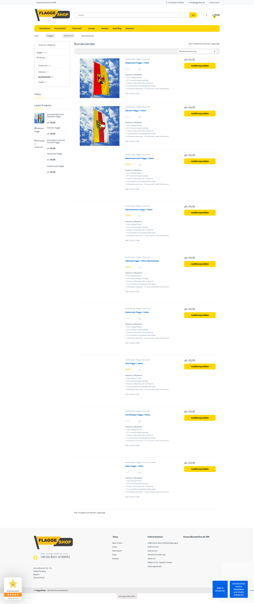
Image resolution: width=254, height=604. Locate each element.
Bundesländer (130, 59)
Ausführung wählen (200, 65)
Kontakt (115, 558)
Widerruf (151, 558)
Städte (153, 462)
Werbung (41, 57)
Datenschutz (153, 547)
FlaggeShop (40, 590)
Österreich (77, 28)
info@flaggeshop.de (197, 2)
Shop (114, 554)
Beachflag (117, 28)
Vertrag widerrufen (127, 596)
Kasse (114, 547)
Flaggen (50, 35)
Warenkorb (117, 550)
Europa (91, 28)
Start (36, 35)
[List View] (78, 51)
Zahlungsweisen (155, 566)
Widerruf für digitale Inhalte (160, 562)
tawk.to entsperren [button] (220, 589)
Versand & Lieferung (156, 554)
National (43, 72)
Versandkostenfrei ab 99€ (46, 2)
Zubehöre (130, 28)
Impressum (153, 550)
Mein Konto (215, 2)
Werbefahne (44, 28)
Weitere (104, 28)
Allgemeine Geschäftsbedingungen (163, 543)
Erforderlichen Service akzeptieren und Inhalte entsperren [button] (238, 589)
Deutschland (59, 28)
